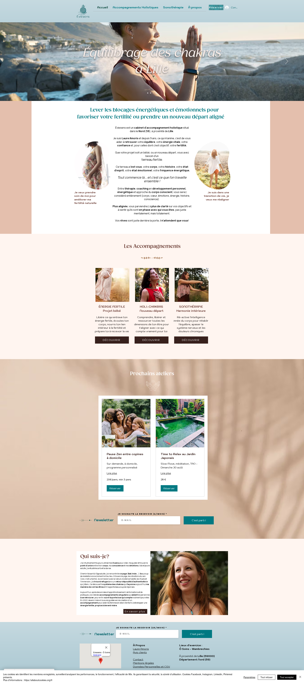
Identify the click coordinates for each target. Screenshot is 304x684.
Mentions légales (143, 663)
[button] (115, 488)
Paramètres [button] (249, 677)
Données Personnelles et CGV (151, 666)
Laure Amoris (141, 648)
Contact (138, 659)
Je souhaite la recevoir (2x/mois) (140, 627)
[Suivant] (286, 62)
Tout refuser (266, 677)
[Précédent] (17, 62)
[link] (126, 456)
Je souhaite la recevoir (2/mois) (141, 514)
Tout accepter (287, 677)
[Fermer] (300, 677)
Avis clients (140, 652)
